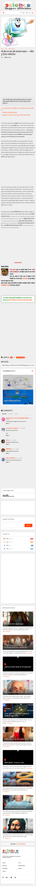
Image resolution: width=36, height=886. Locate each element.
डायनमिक (25, 278)
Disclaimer (5, 868)
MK (6, 48)
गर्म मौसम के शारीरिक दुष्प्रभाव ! (9, 112)
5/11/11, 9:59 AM (22, 428)
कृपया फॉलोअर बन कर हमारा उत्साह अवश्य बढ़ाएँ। (21, 300)
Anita (7, 440)
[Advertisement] (18, 78)
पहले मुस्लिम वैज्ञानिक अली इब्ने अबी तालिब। (17, 831)
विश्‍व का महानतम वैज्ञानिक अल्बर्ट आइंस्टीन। (17, 692)
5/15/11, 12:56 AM (15, 449)
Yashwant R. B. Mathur (12, 428)
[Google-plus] (24, 12)
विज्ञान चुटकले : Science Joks (14, 763)
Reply (7, 423)
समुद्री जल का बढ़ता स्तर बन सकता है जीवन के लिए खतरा (16, 115)
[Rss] (29, 12)
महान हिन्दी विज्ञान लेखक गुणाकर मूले (15, 808)
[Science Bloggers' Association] (18, 9)
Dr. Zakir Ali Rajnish (20, 844)
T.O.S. (19, 862)
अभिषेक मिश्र (8, 449)
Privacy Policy (21, 865)
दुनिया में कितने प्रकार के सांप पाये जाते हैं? (17, 784)
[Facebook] (21, 12)
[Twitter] (27, 12)
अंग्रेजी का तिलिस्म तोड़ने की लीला (12, 401)
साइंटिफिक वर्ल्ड (5, 285)
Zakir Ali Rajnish (10, 458)
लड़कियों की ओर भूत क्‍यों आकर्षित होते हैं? (16, 739)
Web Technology (12, 48)
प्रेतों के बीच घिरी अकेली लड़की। (14, 624)
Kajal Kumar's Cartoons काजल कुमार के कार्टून (17, 418)
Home (2, 48)
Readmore (8, 631)
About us (4, 865)
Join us (4, 871)
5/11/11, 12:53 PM (12, 440)
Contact (20, 868)
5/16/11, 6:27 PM (18, 458)
